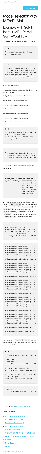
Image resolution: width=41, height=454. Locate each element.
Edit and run (30, 8)
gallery (17, 451)
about (21, 451)
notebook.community (10, 2)
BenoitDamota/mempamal (22, 406)
